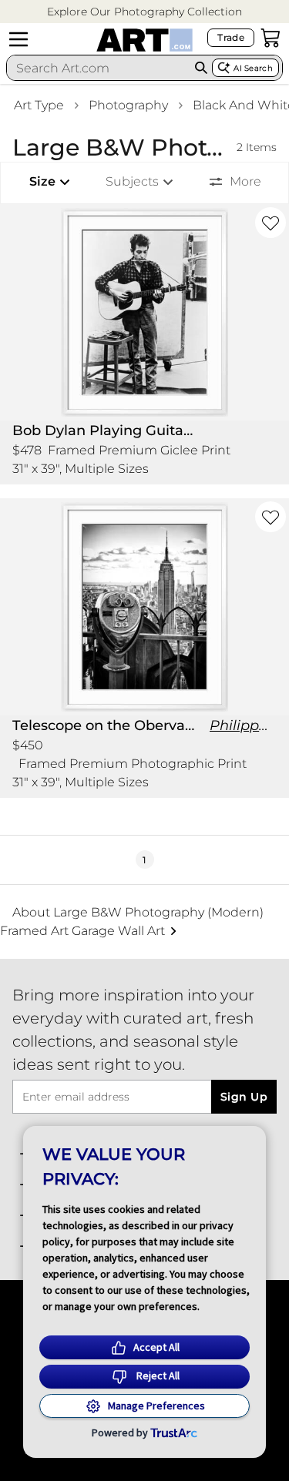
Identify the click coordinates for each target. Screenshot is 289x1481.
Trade (230, 37)
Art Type (39, 105)
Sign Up (243, 1097)
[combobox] (98, 67)
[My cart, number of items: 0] (270, 37)
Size (42, 181)
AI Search (253, 68)
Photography (128, 105)
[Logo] (144, 40)
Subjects (132, 181)
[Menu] (18, 39)
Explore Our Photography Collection (144, 11)
